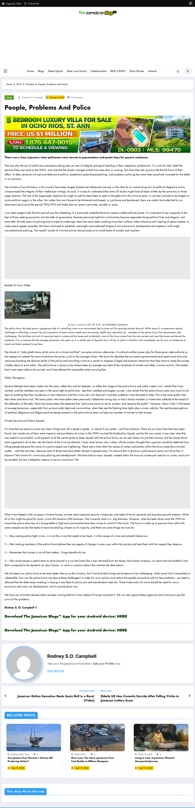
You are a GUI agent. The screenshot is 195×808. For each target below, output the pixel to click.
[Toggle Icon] (5, 71)
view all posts (55, 670)
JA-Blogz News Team (20, 754)
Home (30, 71)
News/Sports (55, 71)
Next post (106, 690)
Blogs (41, 71)
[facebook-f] (190, 3)
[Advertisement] (97, 42)
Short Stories (136, 71)
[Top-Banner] (97, 134)
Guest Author (80, 754)
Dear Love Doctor (77, 71)
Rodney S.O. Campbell (32, 97)
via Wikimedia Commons (114, 324)
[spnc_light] (188, 71)
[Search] (178, 71)
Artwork (152, 71)
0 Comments (76, 97)
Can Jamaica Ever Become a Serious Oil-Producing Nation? (30, 759)
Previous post (87, 690)
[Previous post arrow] (6, 696)
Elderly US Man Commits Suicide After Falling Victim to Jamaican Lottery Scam (140, 698)
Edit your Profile (103, 663)
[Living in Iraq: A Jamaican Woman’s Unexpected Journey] (161, 737)
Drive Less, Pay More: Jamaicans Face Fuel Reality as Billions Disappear (92, 759)
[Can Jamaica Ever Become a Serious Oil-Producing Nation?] (33, 737)
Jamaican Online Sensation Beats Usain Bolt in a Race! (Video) (56, 698)
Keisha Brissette (145, 754)
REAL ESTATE (118, 71)
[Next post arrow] (189, 696)
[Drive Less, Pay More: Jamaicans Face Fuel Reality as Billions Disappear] (97, 737)
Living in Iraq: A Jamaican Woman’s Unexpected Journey (155, 759)
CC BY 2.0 (93, 324)
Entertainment (98, 71)
